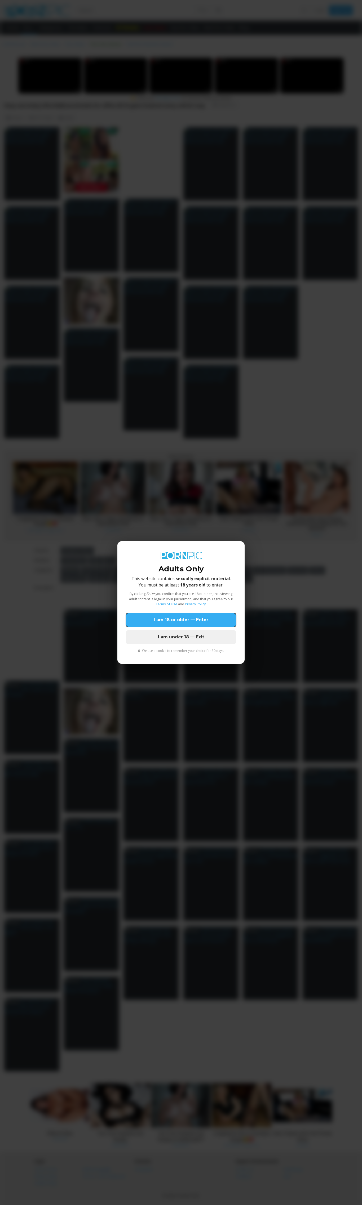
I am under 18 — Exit (181, 636)
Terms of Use (166, 604)
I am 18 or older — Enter (181, 619)
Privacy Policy (195, 604)
